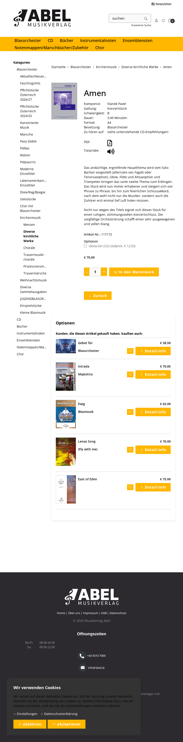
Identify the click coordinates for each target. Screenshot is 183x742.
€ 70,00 (165, 441)
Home (61, 613)
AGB (104, 613)
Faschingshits (30, 83)
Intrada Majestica (85, 370)
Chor (99, 47)
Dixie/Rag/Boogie (32, 192)
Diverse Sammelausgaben (33, 289)
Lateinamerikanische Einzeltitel (34, 182)
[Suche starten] (146, 18)
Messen (29, 224)
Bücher (66, 40)
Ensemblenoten (137, 40)
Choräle (29, 248)
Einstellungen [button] (26, 714)
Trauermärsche (34, 273)
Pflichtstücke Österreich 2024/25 (29, 111)
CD (50, 40)
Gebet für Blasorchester (88, 347)
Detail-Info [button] (155, 351)
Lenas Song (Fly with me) (87, 445)
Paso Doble (28, 141)
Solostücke (28, 199)
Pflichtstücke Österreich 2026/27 (29, 95)
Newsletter (163, 4)
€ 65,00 (165, 404)
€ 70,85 (165, 366)
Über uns (74, 613)
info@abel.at (96, 668)
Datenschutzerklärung (60, 714)
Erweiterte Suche (141, 25)
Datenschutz (118, 613)
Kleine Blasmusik (33, 312)
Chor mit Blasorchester (30, 208)
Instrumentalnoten (98, 40)
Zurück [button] (100, 295)
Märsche (26, 134)
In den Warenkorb (136, 272)
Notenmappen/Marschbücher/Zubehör (52, 47)
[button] (170, 20)
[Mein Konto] (156, 20)
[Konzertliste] (163, 20)
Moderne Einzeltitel (27, 171)
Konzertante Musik (29, 125)
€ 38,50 (165, 343)
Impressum (90, 613)
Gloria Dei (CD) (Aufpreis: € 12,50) (112, 246)
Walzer (25, 155)
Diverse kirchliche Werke (30, 236)
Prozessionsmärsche (35, 266)
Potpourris (28, 162)
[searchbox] (125, 18)
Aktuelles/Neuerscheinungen (34, 76)
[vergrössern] (64, 101)
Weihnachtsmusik (33, 280)
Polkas (24, 148)
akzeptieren (69, 724)
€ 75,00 (165, 479)
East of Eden (87, 479)
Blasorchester (28, 40)
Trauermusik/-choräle (34, 257)
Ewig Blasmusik (86, 408)
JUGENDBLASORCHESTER (34, 299)
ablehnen (32, 724)
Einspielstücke (31, 305)
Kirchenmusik (30, 217)
